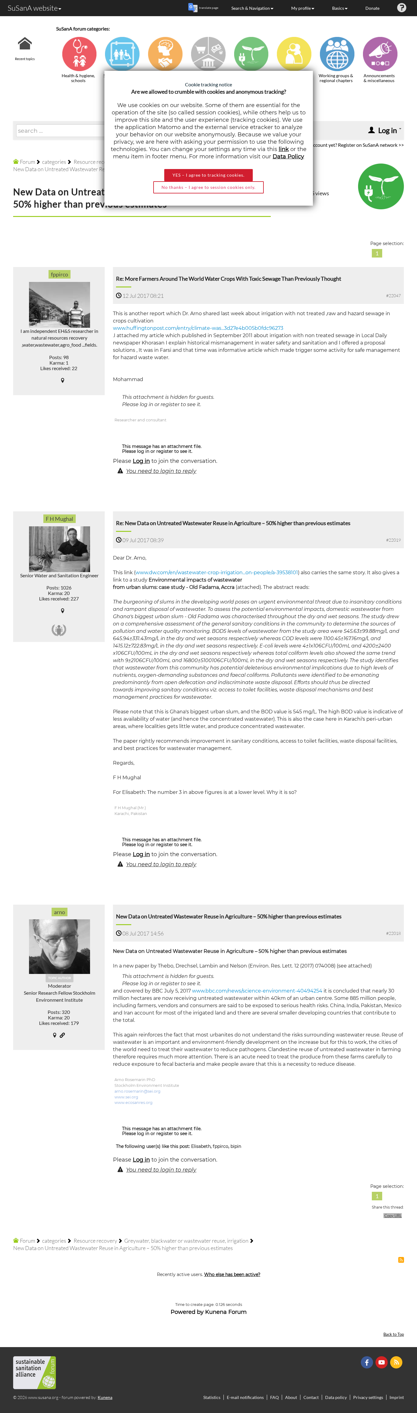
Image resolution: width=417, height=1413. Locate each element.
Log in (141, 461)
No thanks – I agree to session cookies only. (208, 187)
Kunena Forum (226, 1312)
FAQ (274, 1397)
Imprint (397, 1397)
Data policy (336, 1397)
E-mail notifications (245, 1397)
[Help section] (402, 8)
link (284, 149)
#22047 (393, 295)
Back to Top (393, 1334)
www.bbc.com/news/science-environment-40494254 (257, 991)
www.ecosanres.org (133, 1102)
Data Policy (288, 156)
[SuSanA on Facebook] (368, 1361)
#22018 (393, 933)
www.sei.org (126, 1097)
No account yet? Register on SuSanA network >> (353, 145)
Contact (311, 1397)
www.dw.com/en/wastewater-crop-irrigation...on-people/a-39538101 (217, 572)
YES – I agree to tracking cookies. (208, 175)
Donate (372, 8)
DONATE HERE (393, 1377)
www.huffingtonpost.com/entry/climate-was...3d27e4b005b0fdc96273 (198, 328)
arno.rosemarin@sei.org (137, 1091)
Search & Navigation (250, 8)
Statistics (211, 1397)
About (291, 1397)
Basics (338, 8)
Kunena (105, 1397)
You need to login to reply (161, 471)
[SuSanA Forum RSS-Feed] (397, 1361)
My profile (301, 8)
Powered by (187, 1312)
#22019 (393, 539)
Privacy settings (368, 1397)
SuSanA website (33, 8)
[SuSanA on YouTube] (382, 1361)
